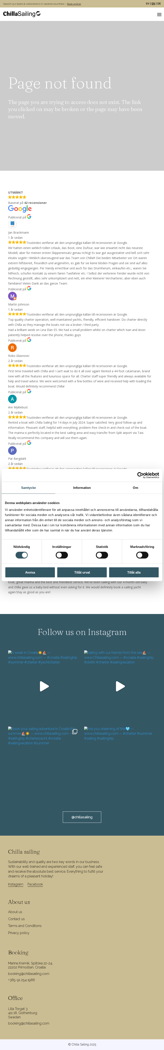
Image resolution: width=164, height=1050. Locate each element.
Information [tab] (82, 487)
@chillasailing (82, 817)
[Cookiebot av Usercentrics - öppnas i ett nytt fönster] (140, 475)
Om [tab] (135, 487)
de (159, 3)
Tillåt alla (134, 572)
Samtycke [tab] (28, 487)
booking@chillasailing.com (28, 974)
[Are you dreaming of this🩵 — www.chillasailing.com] (120, 762)
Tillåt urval (82, 572)
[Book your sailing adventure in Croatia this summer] (44, 762)
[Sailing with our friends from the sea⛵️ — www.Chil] (120, 686)
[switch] (62, 555)
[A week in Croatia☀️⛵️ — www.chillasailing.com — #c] (44, 686)
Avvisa (30, 572)
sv (147, 3)
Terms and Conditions (25, 926)
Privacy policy (18, 933)
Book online (74, 3)
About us (15, 912)
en (153, 3)
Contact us (16, 919)
